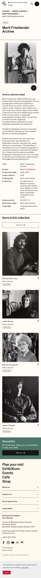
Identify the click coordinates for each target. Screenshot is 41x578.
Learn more (24, 567)
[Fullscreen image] (33, 88)
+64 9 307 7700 (9, 537)
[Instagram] (8, 542)
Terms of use (7, 550)
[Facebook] (3, 542)
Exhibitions (11, 468)
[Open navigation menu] (37, 4)
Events (7, 472)
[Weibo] (21, 542)
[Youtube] (12, 542)
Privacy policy (7, 548)
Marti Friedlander (28, 169)
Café (6, 477)
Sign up (19, 453)
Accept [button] (7, 572)
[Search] (32, 4)
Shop (6, 481)
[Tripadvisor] (17, 542)
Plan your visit (12, 464)
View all (19, 225)
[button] (20, 259)
